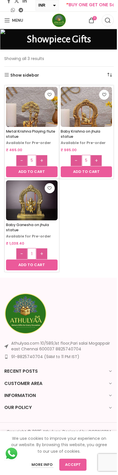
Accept (73, 464)
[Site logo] (59, 20)
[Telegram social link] (21, 10)
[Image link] (25, 313)
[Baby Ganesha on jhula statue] (32, 201)
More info (43, 464)
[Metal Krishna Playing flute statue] (32, 112)
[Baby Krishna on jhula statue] (86, 112)
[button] (32, 171)
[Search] (108, 20)
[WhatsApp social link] (13, 10)
